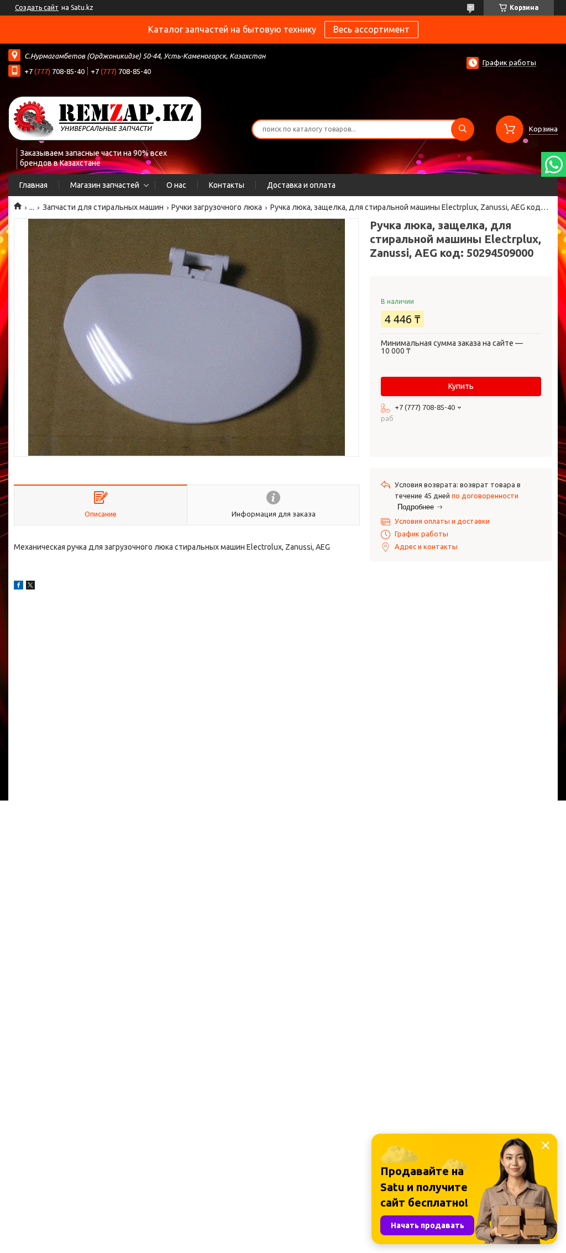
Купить (461, 386)
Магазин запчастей (104, 185)
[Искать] (462, 129)
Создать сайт (37, 7)
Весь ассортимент (371, 29)
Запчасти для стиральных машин (103, 207)
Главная (33, 185)
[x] (30, 586)
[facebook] (18, 586)
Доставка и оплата (301, 185)
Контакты (226, 185)
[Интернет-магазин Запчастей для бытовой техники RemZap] (105, 117)
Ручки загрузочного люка (216, 207)
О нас (176, 185)
